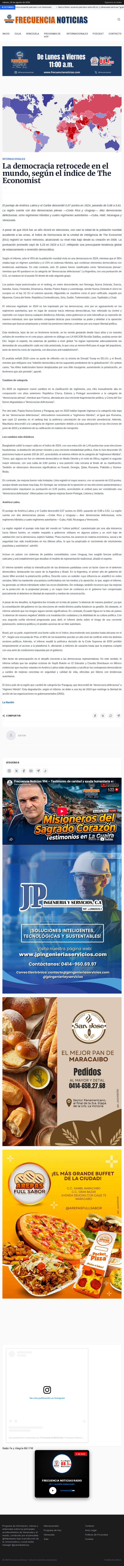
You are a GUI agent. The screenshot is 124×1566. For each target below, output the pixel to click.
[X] (103, 716)
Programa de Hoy (52, 1530)
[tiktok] (45, 771)
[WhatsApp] (111, 716)
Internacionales (77, 33)
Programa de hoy (52, 35)
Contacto (115, 33)
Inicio (6, 33)
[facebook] (24, 771)
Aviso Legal (90, 1530)
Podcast (98, 33)
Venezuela (32, 33)
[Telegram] (119, 716)
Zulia (18, 33)
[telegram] (38, 771)
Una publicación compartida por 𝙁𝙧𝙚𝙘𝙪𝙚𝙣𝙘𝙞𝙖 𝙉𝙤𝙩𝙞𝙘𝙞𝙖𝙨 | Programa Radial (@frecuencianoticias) (56, 1437)
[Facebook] (95, 716)
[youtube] (31, 771)
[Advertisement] (57, 86)
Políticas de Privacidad (96, 1534)
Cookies (89, 1539)
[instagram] (9, 771)
